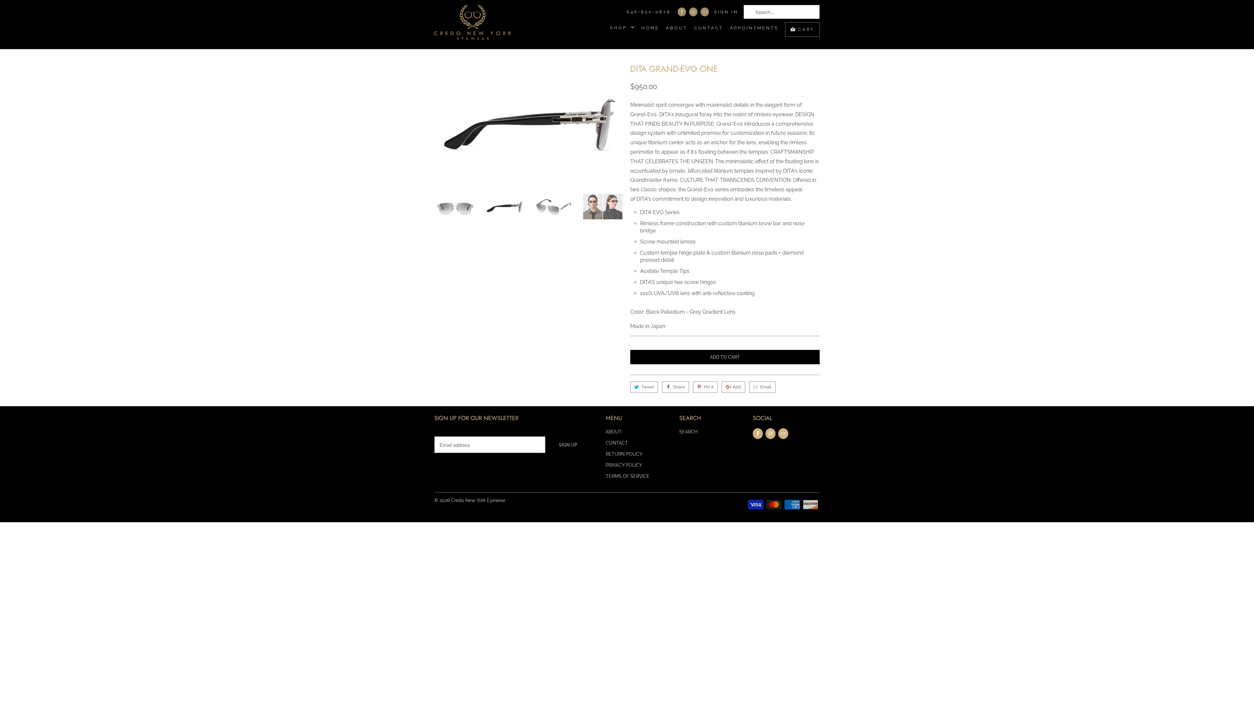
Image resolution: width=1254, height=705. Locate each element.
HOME (650, 27)
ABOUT (676, 27)
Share (679, 386)
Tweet (647, 386)
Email (765, 386)
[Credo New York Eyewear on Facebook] (682, 12)
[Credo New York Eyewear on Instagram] (693, 12)
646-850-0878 (649, 11)
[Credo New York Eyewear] (472, 24)
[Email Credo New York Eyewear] (704, 12)
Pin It (709, 386)
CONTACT (708, 27)
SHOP (619, 27)
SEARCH (688, 431)
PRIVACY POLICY (624, 465)
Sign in (726, 11)
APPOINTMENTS (754, 27)
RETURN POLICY (624, 454)
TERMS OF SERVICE (628, 476)
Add (737, 386)
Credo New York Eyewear (478, 500)
